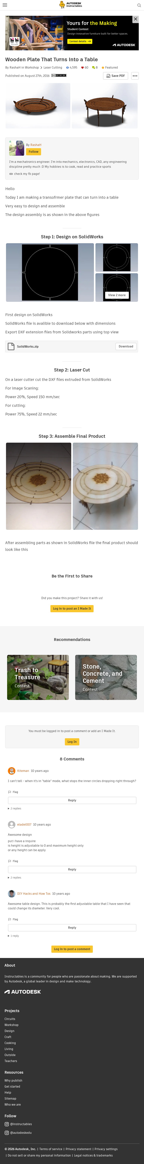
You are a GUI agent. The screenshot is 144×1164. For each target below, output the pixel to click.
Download (126, 346)
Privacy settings (106, 1149)
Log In (72, 742)
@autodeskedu (21, 1133)
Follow (33, 151)
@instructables (21, 1124)
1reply (15, 936)
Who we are (12, 1104)
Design (9, 1031)
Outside (10, 1055)
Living (8, 1049)
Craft (7, 1037)
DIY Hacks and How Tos (33, 894)
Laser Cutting (53, 67)
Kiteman (23, 771)
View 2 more (117, 295)
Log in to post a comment (72, 949)
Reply (72, 800)
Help (7, 1092)
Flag (15, 792)
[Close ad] (135, 19)
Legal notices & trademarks (93, 1155)
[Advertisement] (72, 33)
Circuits (9, 1019)
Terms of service (50, 1149)
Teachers (10, 1061)
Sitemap (10, 1098)
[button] (5, 5)
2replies (16, 808)
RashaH (15, 67)
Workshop (32, 67)
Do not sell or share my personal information (39, 1155)
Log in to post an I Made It (72, 608)
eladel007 (24, 825)
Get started (12, 1086)
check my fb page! (27, 174)
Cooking (10, 1043)
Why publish (13, 1080)
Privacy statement (79, 1149)
